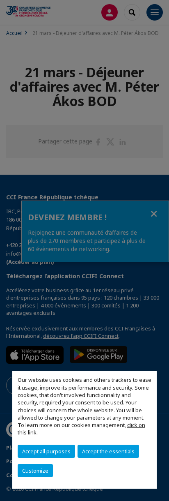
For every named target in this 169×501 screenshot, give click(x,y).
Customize (35, 470)
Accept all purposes (46, 451)
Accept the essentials (108, 451)
